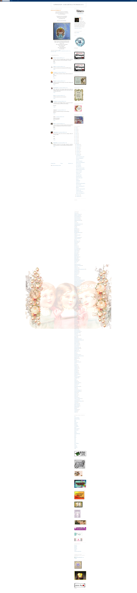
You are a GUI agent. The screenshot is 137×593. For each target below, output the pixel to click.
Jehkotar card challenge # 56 (80, 186)
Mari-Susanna (76, 429)
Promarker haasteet (79, 176)
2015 (76, 134)
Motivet (75, 324)
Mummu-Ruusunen (77, 433)
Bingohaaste (76, 230)
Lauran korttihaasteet (77, 298)
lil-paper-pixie (55, 132)
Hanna (75, 421)
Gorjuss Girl (78, 181)
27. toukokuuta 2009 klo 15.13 (60, 123)
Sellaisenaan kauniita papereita (80, 183)
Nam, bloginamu (78, 163)
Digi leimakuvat (76, 241)
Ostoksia (75, 333)
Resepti (75, 353)
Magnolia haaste (76, 314)
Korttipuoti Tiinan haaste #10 (80, 188)
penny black (76, 342)
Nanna (75, 434)
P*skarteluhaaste (76, 335)
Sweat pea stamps (76, 376)
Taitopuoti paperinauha (77, 551)
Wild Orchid (76, 407)
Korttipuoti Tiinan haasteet (78, 281)
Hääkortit (75, 258)
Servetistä (75, 364)
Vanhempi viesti (70, 163)
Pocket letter (76, 346)
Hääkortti (77, 187)
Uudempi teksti (53, 163)
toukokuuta (78, 154)
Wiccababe (55, 72)
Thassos (75, 385)
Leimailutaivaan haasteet (78, 303)
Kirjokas (75, 547)
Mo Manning (76, 322)
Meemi (75, 320)
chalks (75, 233)
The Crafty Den (55, 87)
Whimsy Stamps (76, 404)
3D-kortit (75, 212)
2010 (76, 141)
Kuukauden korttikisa (77, 291)
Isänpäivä (75, 261)
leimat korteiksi (76, 305)
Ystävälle (75, 410)
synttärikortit (76, 377)
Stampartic (75, 366)
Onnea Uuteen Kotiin (77, 331)
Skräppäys (75, 365)
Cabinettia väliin (78, 190)
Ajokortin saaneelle (77, 215)
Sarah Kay (75, 360)
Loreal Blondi (76, 426)
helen (54, 57)
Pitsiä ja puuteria (76, 344)
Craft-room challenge (77, 237)
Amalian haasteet (76, 217)
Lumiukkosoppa (76, 309)
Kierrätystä (76, 274)
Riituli (75, 437)
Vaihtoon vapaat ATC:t (77, 398)
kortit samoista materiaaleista (78, 280)
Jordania (75, 266)
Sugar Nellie (76, 372)
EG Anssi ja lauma (77, 418)
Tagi (75, 379)
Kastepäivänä (76, 272)
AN (74, 416)
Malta (75, 316)
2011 (76, 140)
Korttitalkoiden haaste (77, 283)
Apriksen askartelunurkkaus (68, 4)
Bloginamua (76, 231)
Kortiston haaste (76, 278)
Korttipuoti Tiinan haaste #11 (80, 169)
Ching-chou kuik (76, 234)
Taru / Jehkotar (76, 443)
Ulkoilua (75, 396)
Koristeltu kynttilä (77, 277)
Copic (75, 236)
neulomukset (76, 327)
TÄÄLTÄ (78, 32)
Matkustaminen (76, 319)
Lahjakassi (75, 294)
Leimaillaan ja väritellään (78, 302)
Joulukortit (76, 267)
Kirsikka (75, 423)
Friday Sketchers (76, 249)
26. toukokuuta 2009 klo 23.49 (61, 101)
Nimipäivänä (76, 328)
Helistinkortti (76, 254)
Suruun (75, 375)
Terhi (75, 444)
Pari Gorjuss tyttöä (78, 174)
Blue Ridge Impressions (77, 232)
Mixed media (76, 321)
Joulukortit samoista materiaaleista (79, 269)
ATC (75, 226)
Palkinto (75, 337)
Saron (75, 439)
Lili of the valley (76, 308)
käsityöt (75, 293)
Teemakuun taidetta (77, 382)
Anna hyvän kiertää (77, 219)
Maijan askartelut (76, 428)
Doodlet (75, 243)
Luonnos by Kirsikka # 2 (79, 191)
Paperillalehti (76, 341)
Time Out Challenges (77, 390)
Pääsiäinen (75, 349)
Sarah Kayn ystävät (77, 361)
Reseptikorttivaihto (77, 354)
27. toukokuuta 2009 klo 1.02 (61, 109)
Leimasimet (76, 304)
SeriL (75, 440)
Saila (75, 438)
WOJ (75, 408)
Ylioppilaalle (76, 409)
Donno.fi (75, 545)
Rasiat (75, 352)
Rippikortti (76, 357)
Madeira (75, 310)
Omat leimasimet (76, 330)
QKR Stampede (76, 350)
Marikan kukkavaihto (79, 177)
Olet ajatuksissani (78, 166)
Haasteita (75, 253)
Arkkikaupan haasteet (77, 220)
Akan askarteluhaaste (77, 216)
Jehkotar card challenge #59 (80, 156)
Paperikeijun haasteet (77, 338)
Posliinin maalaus (77, 347)
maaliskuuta (78, 196)
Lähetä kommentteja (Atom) (57, 165)
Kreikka (75, 287)
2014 (76, 136)
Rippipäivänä (76, 358)
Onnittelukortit (76, 332)
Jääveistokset (76, 270)
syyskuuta (77, 148)
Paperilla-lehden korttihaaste (78, 339)
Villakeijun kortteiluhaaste (78, 401)
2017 (76, 132)
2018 (76, 130)
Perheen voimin (76, 343)
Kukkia (75, 289)
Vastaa (54, 63)
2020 (76, 127)
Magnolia (75, 313)
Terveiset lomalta (78, 184)
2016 (76, 133)
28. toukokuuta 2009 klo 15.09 (62, 142)
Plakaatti (77, 179)
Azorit (75, 227)
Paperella (75, 548)
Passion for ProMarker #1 (56, 10)
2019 (76, 129)
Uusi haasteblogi (78, 165)
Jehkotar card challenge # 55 (80, 193)
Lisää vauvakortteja (79, 170)
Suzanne (54, 80)
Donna (54, 123)
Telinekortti (76, 383)
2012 (76, 139)
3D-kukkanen (78, 180)
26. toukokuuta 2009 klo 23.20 (62, 87)
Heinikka (75, 546)
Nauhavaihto (76, 326)
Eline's (75, 244)
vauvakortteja (76, 399)
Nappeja (75, 325)
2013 (76, 137)
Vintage (75, 402)
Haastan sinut (76, 252)
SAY (75, 363)
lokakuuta (77, 147)
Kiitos (75, 275)
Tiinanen (75, 445)
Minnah (75, 432)
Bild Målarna (76, 228)
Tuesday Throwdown (77, 391)
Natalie (54, 66)
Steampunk (76, 371)
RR (74, 359)
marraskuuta (78, 145)
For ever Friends (76, 248)
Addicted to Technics (77, 214)
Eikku (75, 420)
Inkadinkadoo (76, 259)
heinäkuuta (78, 151)
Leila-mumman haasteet (77, 300)
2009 (76, 143)
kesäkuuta (77, 152)
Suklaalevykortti (76, 374)
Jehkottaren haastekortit (77, 265)
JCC (75, 263)
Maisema (75, 315)
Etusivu (62, 163)
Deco (75, 239)
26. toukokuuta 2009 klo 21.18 (59, 57)
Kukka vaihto (76, 288)
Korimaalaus (76, 276)
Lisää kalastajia (78, 155)
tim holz (75, 388)
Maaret (54, 95)
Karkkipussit (76, 271)
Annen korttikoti (76, 417)
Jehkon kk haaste (76, 264)
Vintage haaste (76, 403)
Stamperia (75, 369)
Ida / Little (55, 101)
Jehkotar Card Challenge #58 (80, 162)
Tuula (75, 448)
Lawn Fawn (76, 299)
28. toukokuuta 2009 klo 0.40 (62, 132)
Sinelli (75, 550)
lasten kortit (76, 297)
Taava (75, 442)
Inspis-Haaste (76, 260)
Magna (75, 311)
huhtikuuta (78, 194)
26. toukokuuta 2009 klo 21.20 (60, 66)
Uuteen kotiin (76, 397)
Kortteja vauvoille (78, 172)
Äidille (75, 411)
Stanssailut (76, 370)
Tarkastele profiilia (78, 28)
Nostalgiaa (77, 159)
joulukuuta (78, 144)
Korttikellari (76, 425)
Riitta (75, 436)
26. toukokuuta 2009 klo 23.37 (60, 95)
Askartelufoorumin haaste (78, 223)
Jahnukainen (76, 422)
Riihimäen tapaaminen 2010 (78, 355)
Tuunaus (75, 393)
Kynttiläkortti (76, 292)
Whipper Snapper (76, 405)
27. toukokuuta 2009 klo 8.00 (59, 116)
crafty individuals (77, 238)
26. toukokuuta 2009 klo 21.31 (61, 72)
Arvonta (75, 222)
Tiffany (75, 387)
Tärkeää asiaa (76, 394)
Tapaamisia (76, 381)
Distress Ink (76, 242)
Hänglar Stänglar (76, 256)
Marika (75, 431)
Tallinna (75, 380)
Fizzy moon (76, 247)
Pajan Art (75, 336)
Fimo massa (76, 245)
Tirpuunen (75, 447)
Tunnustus (75, 392)
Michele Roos (55, 142)
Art (74, 221)
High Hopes (76, 255)
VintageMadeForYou (80, 13)
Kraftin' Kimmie (76, 286)
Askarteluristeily (76, 225)
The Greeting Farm (77, 386)
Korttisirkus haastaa (77, 282)
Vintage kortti (78, 173)
